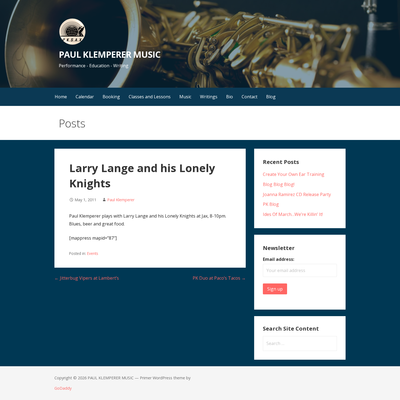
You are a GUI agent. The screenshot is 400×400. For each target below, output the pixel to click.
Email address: (278, 259)
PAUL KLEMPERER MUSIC (109, 54)
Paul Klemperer (120, 199)
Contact (249, 97)
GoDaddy (63, 388)
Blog (271, 97)
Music (185, 97)
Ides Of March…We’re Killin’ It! (293, 214)
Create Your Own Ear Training (293, 174)
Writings (208, 97)
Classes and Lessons (150, 97)
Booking (111, 97)
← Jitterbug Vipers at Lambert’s (86, 278)
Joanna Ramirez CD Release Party (297, 194)
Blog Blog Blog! (278, 184)
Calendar (85, 97)
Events (92, 253)
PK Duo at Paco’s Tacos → (219, 278)
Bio (229, 97)
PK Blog (271, 204)
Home (61, 97)
